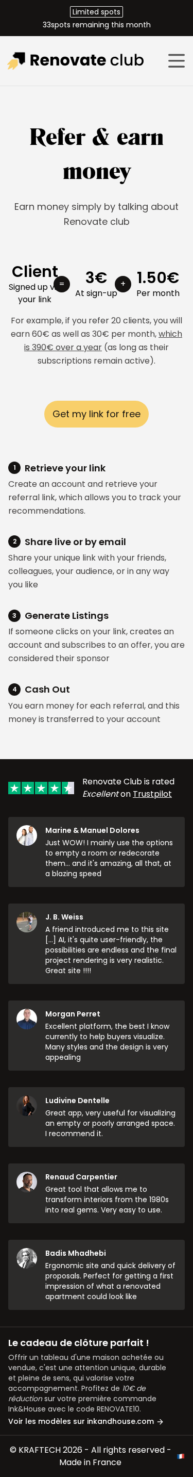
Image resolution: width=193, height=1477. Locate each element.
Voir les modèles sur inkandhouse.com (82, 1421)
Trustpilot (152, 794)
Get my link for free (96, 413)
